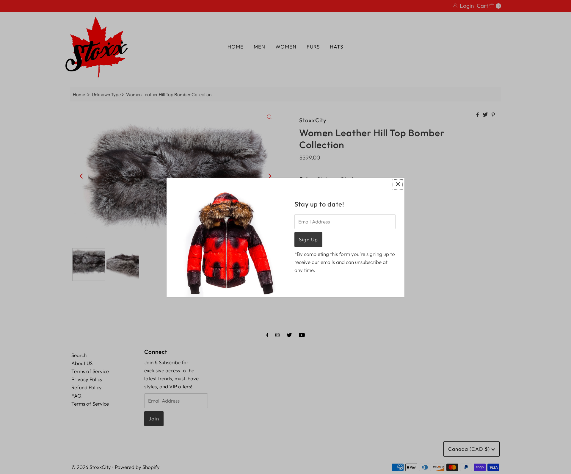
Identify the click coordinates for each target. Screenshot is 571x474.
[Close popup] (398, 184)
